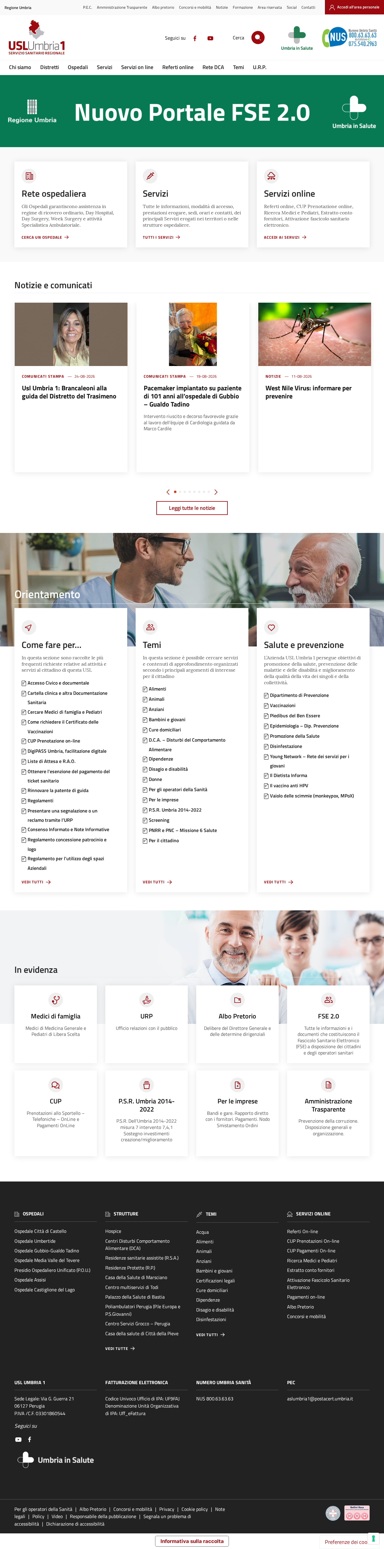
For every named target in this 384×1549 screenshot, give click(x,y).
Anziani (204, 1261)
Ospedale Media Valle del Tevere (47, 1260)
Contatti (308, 7)
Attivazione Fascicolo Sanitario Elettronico (318, 1283)
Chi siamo (20, 67)
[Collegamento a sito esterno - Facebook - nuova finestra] (195, 37)
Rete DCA (213, 67)
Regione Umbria (18, 8)
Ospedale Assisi (30, 1279)
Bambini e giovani (214, 1270)
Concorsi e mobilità (195, 7)
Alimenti (205, 1241)
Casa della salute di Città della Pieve (141, 1333)
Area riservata (270, 7)
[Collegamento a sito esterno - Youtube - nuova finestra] (210, 37)
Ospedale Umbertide (35, 1241)
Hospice (113, 1231)
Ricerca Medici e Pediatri (312, 1260)
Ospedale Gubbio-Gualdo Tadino (46, 1250)
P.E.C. (87, 7)
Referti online (178, 67)
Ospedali (78, 67)
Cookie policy (195, 1509)
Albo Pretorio (300, 1306)
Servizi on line (137, 67)
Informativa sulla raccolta (192, 1541)
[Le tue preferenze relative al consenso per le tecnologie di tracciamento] (373, 1538)
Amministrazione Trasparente (122, 7)
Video (57, 1516)
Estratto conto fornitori (310, 1270)
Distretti (49, 67)
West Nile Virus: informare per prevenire (309, 392)
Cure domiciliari (212, 1290)
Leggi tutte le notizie (192, 508)
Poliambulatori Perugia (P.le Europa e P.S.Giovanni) (142, 1310)
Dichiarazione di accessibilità (75, 1523)
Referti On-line (302, 1231)
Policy (38, 1516)
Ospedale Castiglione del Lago (44, 1289)
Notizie (222, 7)
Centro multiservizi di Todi (131, 1287)
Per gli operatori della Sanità (43, 1509)
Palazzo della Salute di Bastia (135, 1296)
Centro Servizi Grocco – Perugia (137, 1323)
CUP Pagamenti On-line (311, 1250)
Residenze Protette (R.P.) (130, 1267)
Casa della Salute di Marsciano (136, 1277)
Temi (238, 67)
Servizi (104, 67)
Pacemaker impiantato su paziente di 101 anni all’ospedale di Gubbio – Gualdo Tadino (193, 396)
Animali (204, 1251)
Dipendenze (208, 1299)
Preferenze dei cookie (349, 1542)
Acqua (202, 1232)
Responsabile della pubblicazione (103, 1516)
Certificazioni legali (215, 1280)
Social (292, 7)
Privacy (166, 1509)
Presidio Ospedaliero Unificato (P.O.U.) (52, 1270)
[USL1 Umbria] (36, 37)
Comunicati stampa (43, 376)
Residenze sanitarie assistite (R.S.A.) (141, 1257)
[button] (175, 492)
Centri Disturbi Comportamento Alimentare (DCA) (137, 1244)
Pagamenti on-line (306, 1296)
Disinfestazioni (211, 1319)
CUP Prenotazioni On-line (313, 1241)
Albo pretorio (163, 7)
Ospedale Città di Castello (40, 1231)
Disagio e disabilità (215, 1309)
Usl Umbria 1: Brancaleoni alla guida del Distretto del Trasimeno (69, 392)
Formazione (243, 7)
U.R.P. (259, 67)
